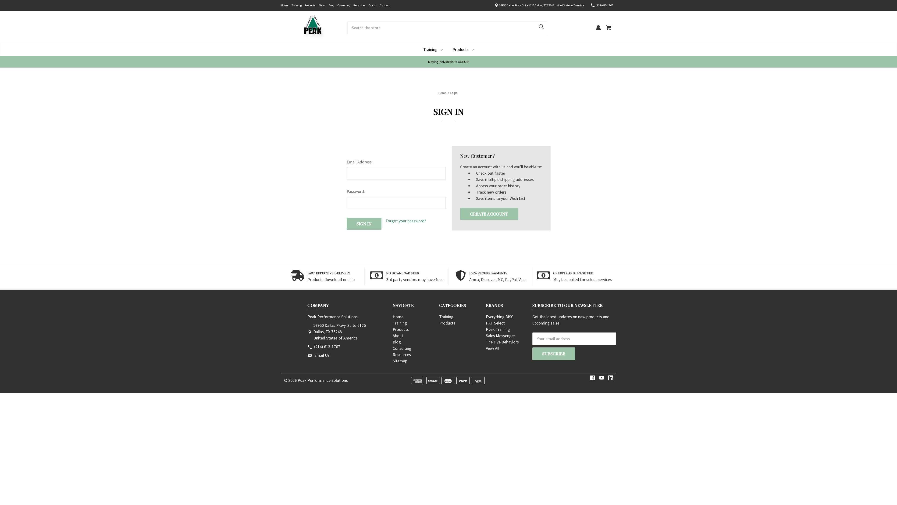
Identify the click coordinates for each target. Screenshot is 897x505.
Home (284, 5)
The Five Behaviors (502, 342)
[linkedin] (610, 377)
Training (297, 5)
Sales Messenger (500, 335)
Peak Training (498, 329)
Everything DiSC (499, 316)
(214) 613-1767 (604, 5)
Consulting (343, 5)
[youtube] (601, 377)
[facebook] (592, 377)
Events (373, 5)
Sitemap (400, 361)
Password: (356, 191)
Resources (359, 5)
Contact (384, 5)
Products (310, 5)
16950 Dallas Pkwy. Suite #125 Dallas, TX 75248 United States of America (541, 5)
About (322, 5)
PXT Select (495, 323)
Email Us (322, 355)
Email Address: (360, 162)
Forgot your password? (406, 221)
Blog (331, 5)
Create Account (489, 214)
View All (492, 348)
